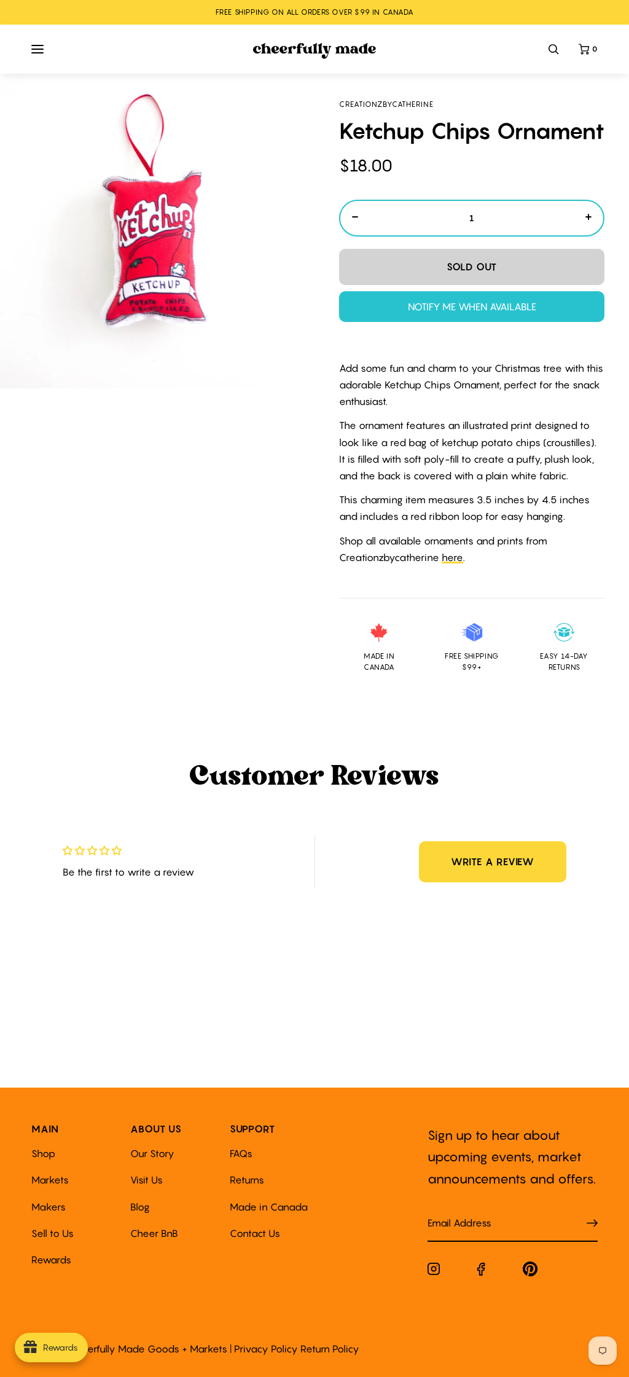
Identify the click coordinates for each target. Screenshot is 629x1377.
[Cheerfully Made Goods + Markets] (314, 51)
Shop (43, 1153)
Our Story (152, 1153)
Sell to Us (52, 1233)
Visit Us (146, 1180)
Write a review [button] (492, 861)
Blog (140, 1207)
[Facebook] (481, 1272)
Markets (50, 1180)
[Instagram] (434, 1271)
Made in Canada (269, 1207)
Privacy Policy (266, 1349)
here (452, 557)
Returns (247, 1180)
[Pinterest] (530, 1271)
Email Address (452, 1210)
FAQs (241, 1153)
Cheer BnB (154, 1233)
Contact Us (255, 1233)
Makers (48, 1207)
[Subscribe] (592, 1223)
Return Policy (329, 1349)
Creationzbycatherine (386, 104)
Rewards (51, 1259)
